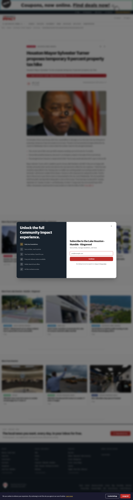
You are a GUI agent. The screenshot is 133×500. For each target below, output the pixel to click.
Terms (96, 264)
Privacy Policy (103, 264)
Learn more (69, 496)
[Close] (111, 226)
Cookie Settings (112, 496)
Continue (91, 259)
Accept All (125, 496)
